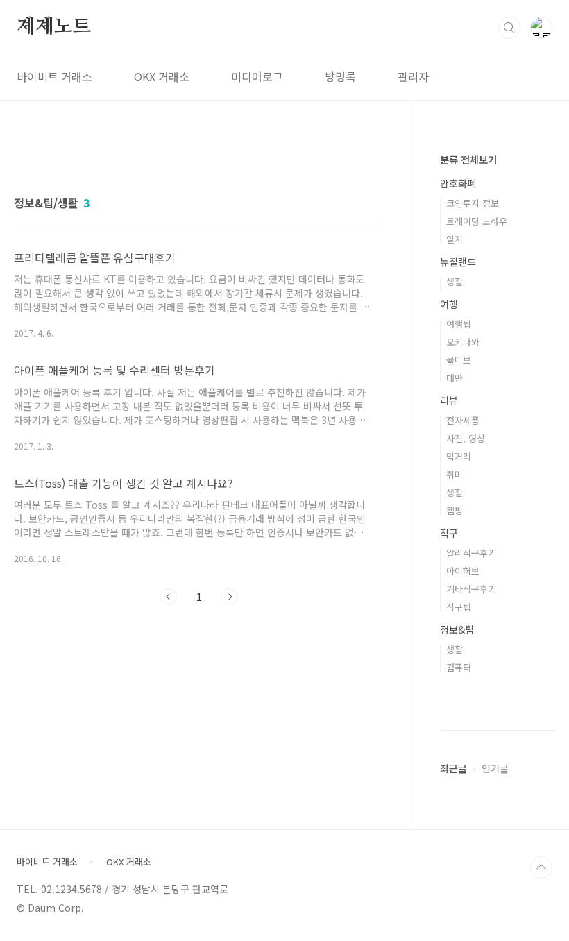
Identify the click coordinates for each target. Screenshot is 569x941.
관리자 (413, 76)
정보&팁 (457, 629)
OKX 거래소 (161, 76)
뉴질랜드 (458, 262)
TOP (541, 867)
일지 (454, 239)
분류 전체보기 (468, 160)
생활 (454, 281)
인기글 (495, 768)
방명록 (340, 76)
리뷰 (449, 400)
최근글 (453, 768)
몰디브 (458, 359)
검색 (509, 27)
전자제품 (462, 420)
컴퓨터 (458, 667)
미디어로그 (257, 76)
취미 (454, 474)
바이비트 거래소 (54, 76)
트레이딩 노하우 (476, 221)
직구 (449, 533)
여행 (449, 304)
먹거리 (458, 456)
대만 (454, 377)
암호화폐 (458, 183)
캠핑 (454, 510)
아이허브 (462, 570)
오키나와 (462, 341)
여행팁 (458, 323)
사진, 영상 (465, 438)
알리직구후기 (471, 552)
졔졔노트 (54, 27)
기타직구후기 (471, 588)
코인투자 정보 (472, 203)
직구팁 (458, 606)
